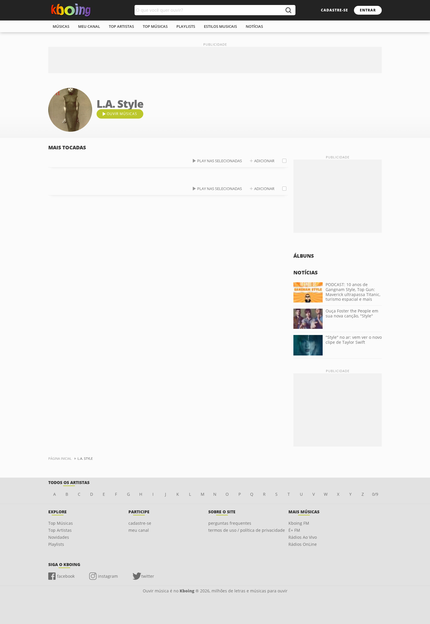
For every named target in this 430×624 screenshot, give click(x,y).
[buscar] (288, 10)
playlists (185, 26)
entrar (368, 10)
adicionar (264, 160)
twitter (147, 576)
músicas (61, 26)
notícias (254, 26)
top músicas (155, 26)
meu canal (89, 26)
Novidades (58, 537)
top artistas (121, 26)
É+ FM (294, 530)
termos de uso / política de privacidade (246, 530)
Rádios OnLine (302, 544)
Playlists (56, 544)
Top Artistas (60, 530)
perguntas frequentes (229, 523)
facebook (66, 576)
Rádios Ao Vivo (302, 537)
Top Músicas (60, 523)
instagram (108, 576)
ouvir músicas (122, 113)
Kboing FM (298, 523)
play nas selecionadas (219, 160)
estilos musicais (220, 26)
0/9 (375, 494)
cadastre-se (334, 10)
